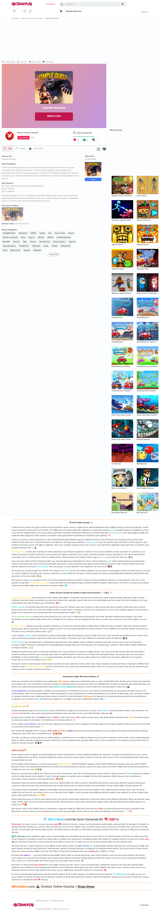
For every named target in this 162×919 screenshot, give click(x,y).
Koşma (71, 233)
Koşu (23, 237)
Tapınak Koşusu (9, 246)
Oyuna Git (54, 254)
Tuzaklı (54, 246)
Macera (41, 237)
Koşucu (32, 237)
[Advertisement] (54, 40)
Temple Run (24, 246)
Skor (25, 242)
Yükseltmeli (65, 246)
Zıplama (27, 250)
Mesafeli (6, 242)
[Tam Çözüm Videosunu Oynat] (13, 214)
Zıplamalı (37, 250)
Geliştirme (23, 233)
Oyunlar (144, 12)
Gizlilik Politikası (57, 901)
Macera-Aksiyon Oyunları (27, 133)
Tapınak (72, 242)
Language (144, 905)
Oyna (93, 179)
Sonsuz (33, 242)
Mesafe (50, 237)
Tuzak (46, 246)
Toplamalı (36, 246)
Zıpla (5, 250)
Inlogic (42, 233)
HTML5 (33, 233)
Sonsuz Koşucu (59, 242)
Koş (50, 233)
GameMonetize (9, 233)
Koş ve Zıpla (60, 233)
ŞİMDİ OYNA (54, 116)
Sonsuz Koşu (44, 242)
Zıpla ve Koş (15, 250)
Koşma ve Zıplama (10, 237)
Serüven (16, 242)
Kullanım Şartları (42, 901)
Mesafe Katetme (63, 237)
